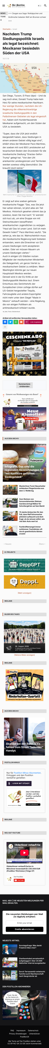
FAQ (12, 1027)
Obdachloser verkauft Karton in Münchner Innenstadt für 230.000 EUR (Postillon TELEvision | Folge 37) (23, 865)
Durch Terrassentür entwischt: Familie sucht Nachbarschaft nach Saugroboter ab (32, 970)
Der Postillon (25, 1037)
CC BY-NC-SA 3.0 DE (16, 1040)
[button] (3, 6)
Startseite (7, 26)
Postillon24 (24, 1033)
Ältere (41, 540)
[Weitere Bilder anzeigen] (24, 651)
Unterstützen (34, 1030)
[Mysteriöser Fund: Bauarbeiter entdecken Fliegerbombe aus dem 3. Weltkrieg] (10, 486)
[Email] (21, 318)
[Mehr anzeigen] (5, 323)
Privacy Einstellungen (18, 1030)
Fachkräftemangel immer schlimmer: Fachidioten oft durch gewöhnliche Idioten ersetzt (30, 526)
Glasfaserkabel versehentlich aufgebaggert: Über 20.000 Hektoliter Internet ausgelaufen (32, 957)
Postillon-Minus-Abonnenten (27, 769)
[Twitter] (10, 318)
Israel (15, 26)
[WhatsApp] (15, 318)
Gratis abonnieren (24, 925)
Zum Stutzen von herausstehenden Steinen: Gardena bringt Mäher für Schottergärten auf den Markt (31, 498)
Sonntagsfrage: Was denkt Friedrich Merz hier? (30, 943)
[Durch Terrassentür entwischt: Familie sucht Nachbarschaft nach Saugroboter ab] (10, 972)
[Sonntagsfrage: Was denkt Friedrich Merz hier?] (10, 946)
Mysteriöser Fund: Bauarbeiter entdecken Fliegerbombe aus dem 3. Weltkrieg (32, 484)
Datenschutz (33, 1027)
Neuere (8, 540)
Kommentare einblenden (24, 381)
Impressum (21, 1027)
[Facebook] (5, 318)
